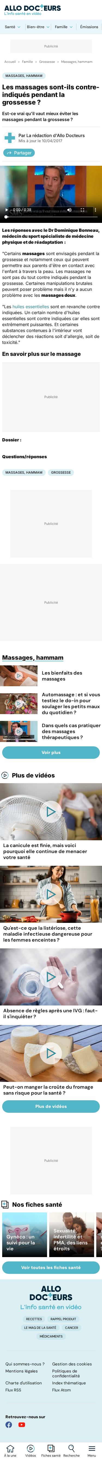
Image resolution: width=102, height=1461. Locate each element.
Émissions (89, 26)
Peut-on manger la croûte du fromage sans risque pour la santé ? (48, 1090)
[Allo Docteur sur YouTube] (21, 1424)
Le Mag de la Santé (40, 1328)
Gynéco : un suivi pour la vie (21, 1243)
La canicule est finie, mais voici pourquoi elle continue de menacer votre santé (45, 851)
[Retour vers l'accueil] (51, 9)
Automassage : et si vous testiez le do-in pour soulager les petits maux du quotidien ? (71, 703)
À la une (10, 1455)
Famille (61, 26)
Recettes (34, 1319)
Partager (23, 152)
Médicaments (51, 1336)
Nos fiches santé (37, 1204)
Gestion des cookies (72, 1364)
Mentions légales (21, 1371)
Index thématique (69, 1383)
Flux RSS (13, 1390)
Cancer (71, 1328)
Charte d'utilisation (23, 1383)
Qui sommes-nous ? (25, 1364)
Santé (10, 26)
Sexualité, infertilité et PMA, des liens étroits (71, 1240)
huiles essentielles (31, 306)
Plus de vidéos (33, 775)
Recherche (71, 1455)
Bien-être (35, 26)
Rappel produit (63, 1319)
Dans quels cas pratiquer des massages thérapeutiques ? (71, 731)
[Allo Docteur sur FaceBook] (8, 1424)
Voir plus (51, 752)
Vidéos (30, 1455)
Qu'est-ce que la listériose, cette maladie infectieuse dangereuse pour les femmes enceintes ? (47, 934)
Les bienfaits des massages (62, 676)
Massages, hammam (76, 62)
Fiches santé (51, 1455)
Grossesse (47, 62)
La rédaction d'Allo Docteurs (55, 135)
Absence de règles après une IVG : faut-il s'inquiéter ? (50, 1013)
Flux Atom (61, 1390)
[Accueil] (51, 1297)
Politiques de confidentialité (66, 1373)
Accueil (10, 62)
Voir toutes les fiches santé (51, 1267)
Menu (92, 1455)
